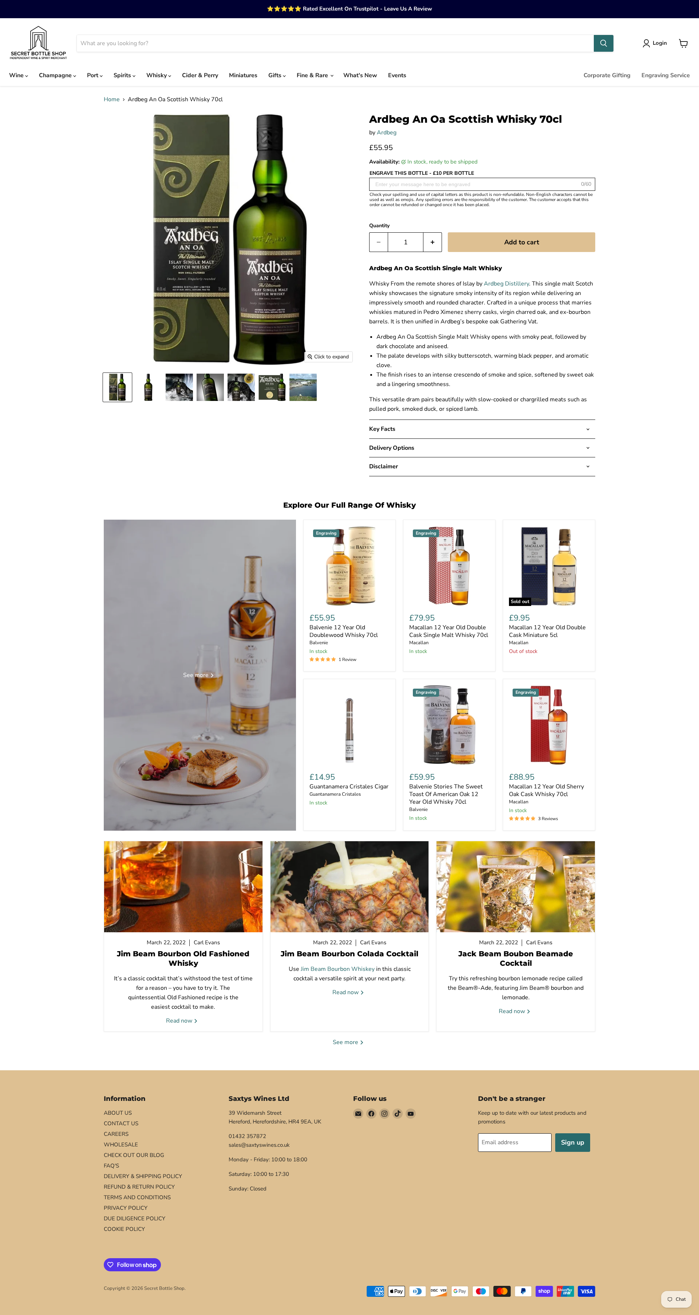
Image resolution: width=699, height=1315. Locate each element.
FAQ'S (111, 1165)
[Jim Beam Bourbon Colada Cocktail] (349, 886)
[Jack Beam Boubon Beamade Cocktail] (516, 886)
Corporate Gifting (607, 75)
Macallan (419, 642)
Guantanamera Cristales (335, 794)
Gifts (275, 75)
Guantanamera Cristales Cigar (348, 787)
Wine (17, 75)
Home (112, 99)
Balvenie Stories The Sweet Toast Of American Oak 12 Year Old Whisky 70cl (446, 794)
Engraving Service (665, 75)
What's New (360, 75)
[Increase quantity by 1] (432, 242)
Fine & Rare (313, 75)
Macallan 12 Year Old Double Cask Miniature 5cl (547, 631)
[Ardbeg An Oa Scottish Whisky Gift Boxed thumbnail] (117, 387)
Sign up (572, 1142)
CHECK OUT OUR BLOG (134, 1155)
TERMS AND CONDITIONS (137, 1197)
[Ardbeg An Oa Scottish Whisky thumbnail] (148, 387)
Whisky (157, 75)
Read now (180, 1021)
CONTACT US (121, 1123)
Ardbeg (386, 133)
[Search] (603, 43)
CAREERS (116, 1134)
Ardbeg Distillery (506, 284)
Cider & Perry (200, 75)
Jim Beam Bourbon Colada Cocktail (349, 953)
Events (397, 75)
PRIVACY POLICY (125, 1208)
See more (346, 1042)
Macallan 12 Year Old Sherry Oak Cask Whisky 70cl (546, 790)
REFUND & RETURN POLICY (139, 1186)
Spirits (123, 75)
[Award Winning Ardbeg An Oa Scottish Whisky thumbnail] (241, 387)
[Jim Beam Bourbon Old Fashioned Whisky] (183, 886)
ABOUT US (118, 1113)
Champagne (56, 75)
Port (93, 75)
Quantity (379, 226)
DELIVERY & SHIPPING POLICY (143, 1176)
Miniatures (243, 75)
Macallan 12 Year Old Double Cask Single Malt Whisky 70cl (448, 631)
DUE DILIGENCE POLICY (134, 1218)
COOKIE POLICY (124, 1229)
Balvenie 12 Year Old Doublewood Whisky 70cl (343, 631)
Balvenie (318, 642)
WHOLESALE (121, 1144)
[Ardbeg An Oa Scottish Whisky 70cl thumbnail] (303, 387)
